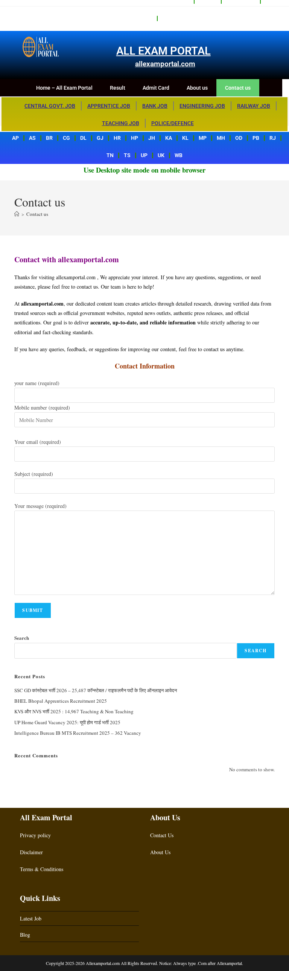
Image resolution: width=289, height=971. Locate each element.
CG (66, 138)
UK (161, 155)
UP (144, 155)
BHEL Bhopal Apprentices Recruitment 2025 (60, 700)
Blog (25, 934)
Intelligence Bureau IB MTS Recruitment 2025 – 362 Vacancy (77, 732)
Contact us (176, 18)
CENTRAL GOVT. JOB (49, 106)
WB (179, 155)
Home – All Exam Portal (64, 88)
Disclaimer (31, 852)
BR (49, 138)
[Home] (16, 214)
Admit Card (156, 88)
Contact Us (161, 835)
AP (15, 138)
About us (141, 18)
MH (221, 138)
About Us (160, 852)
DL (83, 138)
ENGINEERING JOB (202, 106)
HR (117, 138)
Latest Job (30, 918)
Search (21, 637)
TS (127, 155)
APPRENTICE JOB (108, 106)
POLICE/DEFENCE (172, 123)
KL (185, 138)
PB (255, 138)
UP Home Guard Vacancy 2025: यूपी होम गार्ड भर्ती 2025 (67, 722)
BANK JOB (154, 106)
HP (134, 138)
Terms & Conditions (41, 869)
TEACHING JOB (120, 123)
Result (117, 88)
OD (238, 138)
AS (32, 138)
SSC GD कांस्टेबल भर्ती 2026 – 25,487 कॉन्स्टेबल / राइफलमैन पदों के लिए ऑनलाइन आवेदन (95, 690)
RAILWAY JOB (253, 106)
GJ (100, 138)
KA (168, 138)
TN (110, 155)
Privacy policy (35, 835)
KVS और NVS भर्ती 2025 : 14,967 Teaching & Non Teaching (74, 711)
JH (151, 138)
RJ (272, 138)
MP (203, 138)
